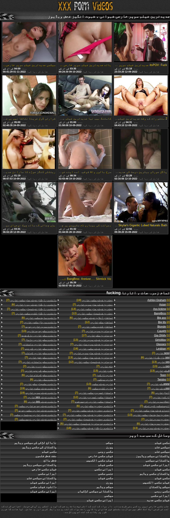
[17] (97, 335)
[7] (161, 353)
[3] (162, 339)
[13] (161, 361)
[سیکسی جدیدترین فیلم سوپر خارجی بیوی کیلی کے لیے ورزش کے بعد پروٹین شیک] (29, 42)
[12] (92, 313)
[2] (164, 322)
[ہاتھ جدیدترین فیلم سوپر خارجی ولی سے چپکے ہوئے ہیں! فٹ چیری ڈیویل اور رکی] (85, 42)
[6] (155, 357)
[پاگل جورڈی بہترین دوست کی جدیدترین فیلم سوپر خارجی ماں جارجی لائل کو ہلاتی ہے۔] (141, 149)
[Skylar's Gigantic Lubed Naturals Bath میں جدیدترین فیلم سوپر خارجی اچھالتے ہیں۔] (141, 202)
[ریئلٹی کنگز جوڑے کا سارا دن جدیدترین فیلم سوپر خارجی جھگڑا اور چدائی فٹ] (29, 149)
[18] (93, 348)
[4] (163, 348)
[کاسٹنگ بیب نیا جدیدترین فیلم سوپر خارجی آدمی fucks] (85, 95)
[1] (158, 300)
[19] (95, 300)
